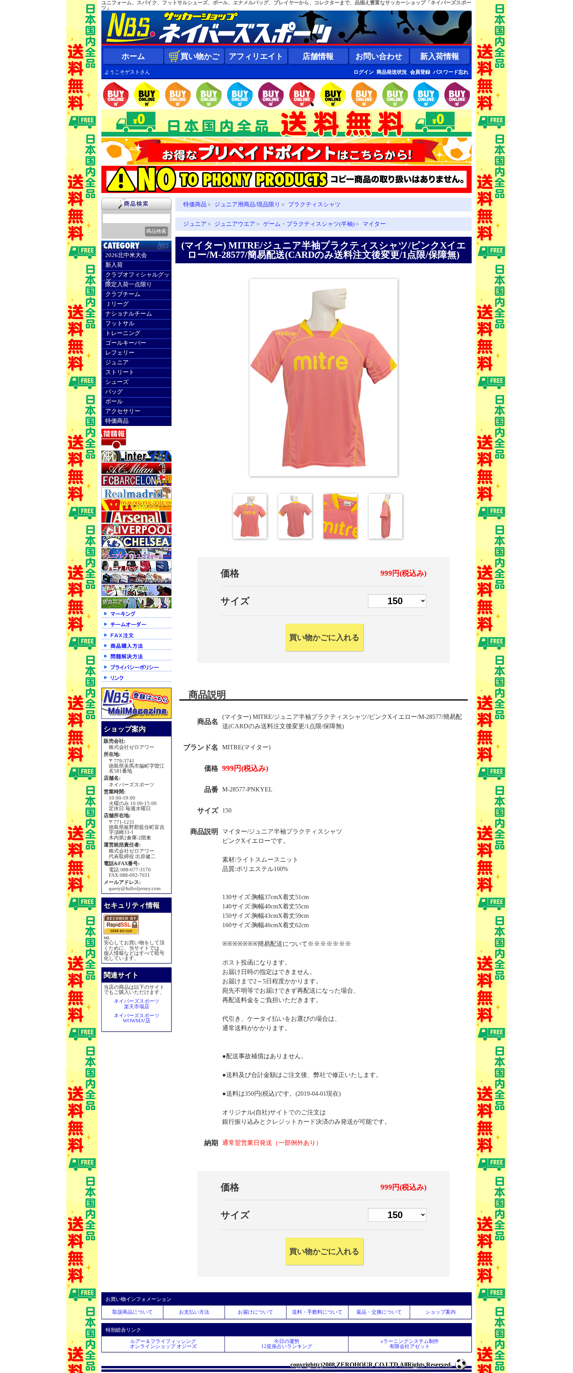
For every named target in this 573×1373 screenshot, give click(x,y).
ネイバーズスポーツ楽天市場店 (136, 1003)
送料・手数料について (317, 1312)
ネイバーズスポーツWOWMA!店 (136, 1018)
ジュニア (117, 362)
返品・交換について (379, 1312)
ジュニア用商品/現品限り (247, 204)
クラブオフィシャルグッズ (137, 275)
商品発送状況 (392, 72)
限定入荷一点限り (128, 284)
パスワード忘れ (451, 72)
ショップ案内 (440, 1312)
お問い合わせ (378, 56)
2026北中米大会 (126, 255)
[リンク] (136, 681)
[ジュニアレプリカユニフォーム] (136, 558)
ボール (114, 401)
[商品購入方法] (136, 649)
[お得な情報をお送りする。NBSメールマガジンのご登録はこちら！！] (136, 717)
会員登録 (420, 72)
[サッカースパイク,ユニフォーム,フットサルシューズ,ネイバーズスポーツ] (286, 44)
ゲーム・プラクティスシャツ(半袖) (309, 224)
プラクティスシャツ (314, 204)
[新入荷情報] (136, 448)
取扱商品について (132, 1312)
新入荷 (114, 265)
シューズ (117, 382)
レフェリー (119, 352)
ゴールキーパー (125, 343)
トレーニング (122, 333)
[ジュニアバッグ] (136, 570)
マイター (374, 224)
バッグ (114, 391)
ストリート (119, 372)
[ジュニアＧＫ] (136, 607)
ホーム (133, 56)
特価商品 (117, 421)
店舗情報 (318, 56)
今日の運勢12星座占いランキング (286, 1343)
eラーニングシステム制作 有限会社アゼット (410, 1343)
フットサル (119, 323)
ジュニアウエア (234, 224)
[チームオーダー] (136, 628)
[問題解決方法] (136, 660)
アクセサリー (122, 411)
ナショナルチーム (128, 313)
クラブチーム (122, 294)
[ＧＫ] (136, 594)
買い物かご (199, 56)
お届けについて (255, 1312)
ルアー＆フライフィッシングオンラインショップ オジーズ (163, 1343)
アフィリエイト (256, 56)
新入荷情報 (439, 56)
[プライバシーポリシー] (136, 671)
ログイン (364, 72)
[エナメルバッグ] (136, 582)
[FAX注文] (136, 639)
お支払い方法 (194, 1312)
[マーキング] (136, 617)
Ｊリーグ (117, 304)
